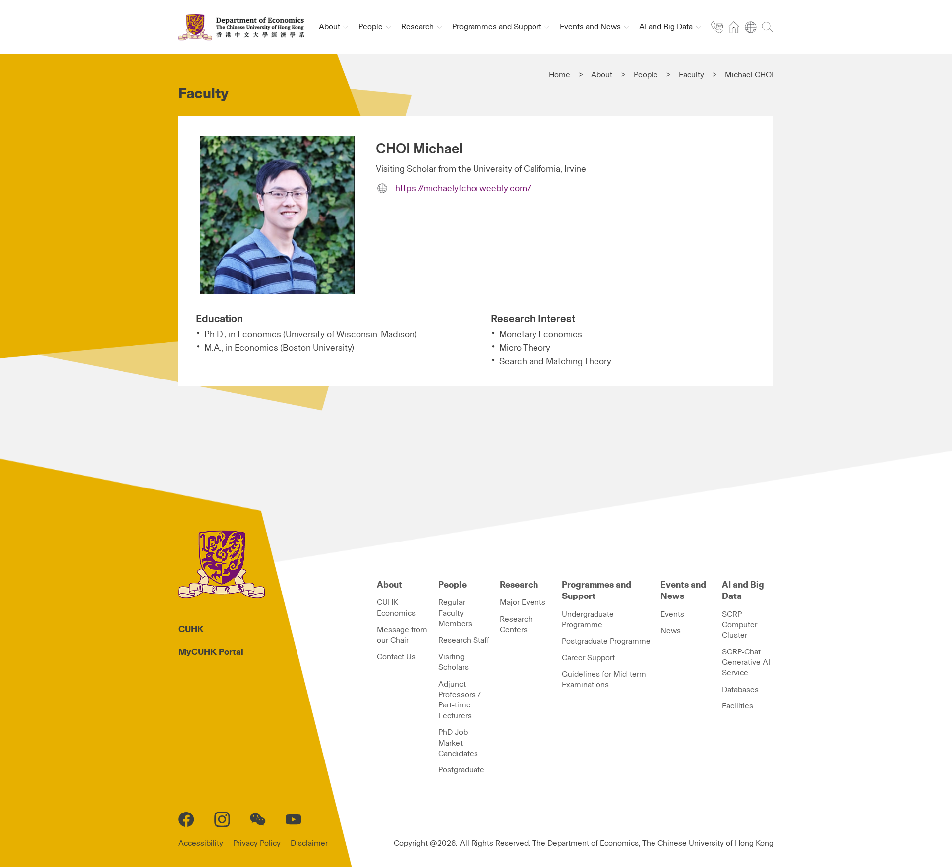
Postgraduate (461, 770)
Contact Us (396, 657)
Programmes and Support (596, 591)
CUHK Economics (396, 607)
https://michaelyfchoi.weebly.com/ (463, 188)
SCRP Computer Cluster (739, 625)
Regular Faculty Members (455, 613)
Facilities (737, 706)
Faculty (691, 75)
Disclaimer (309, 843)
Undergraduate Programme (588, 619)
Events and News (683, 591)
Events (672, 614)
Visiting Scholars (453, 662)
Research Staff (463, 640)
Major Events (522, 602)
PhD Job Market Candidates (458, 743)
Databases (740, 690)
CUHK (191, 629)
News (670, 631)
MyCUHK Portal (210, 652)
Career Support (588, 658)
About (601, 75)
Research (519, 585)
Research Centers (516, 624)
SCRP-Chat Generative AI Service (746, 662)
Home (559, 75)
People (646, 75)
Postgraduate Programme (606, 641)
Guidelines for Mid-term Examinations (604, 679)
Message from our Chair (402, 635)
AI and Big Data (743, 591)
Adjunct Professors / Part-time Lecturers (459, 700)
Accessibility (200, 843)
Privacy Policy (257, 843)
